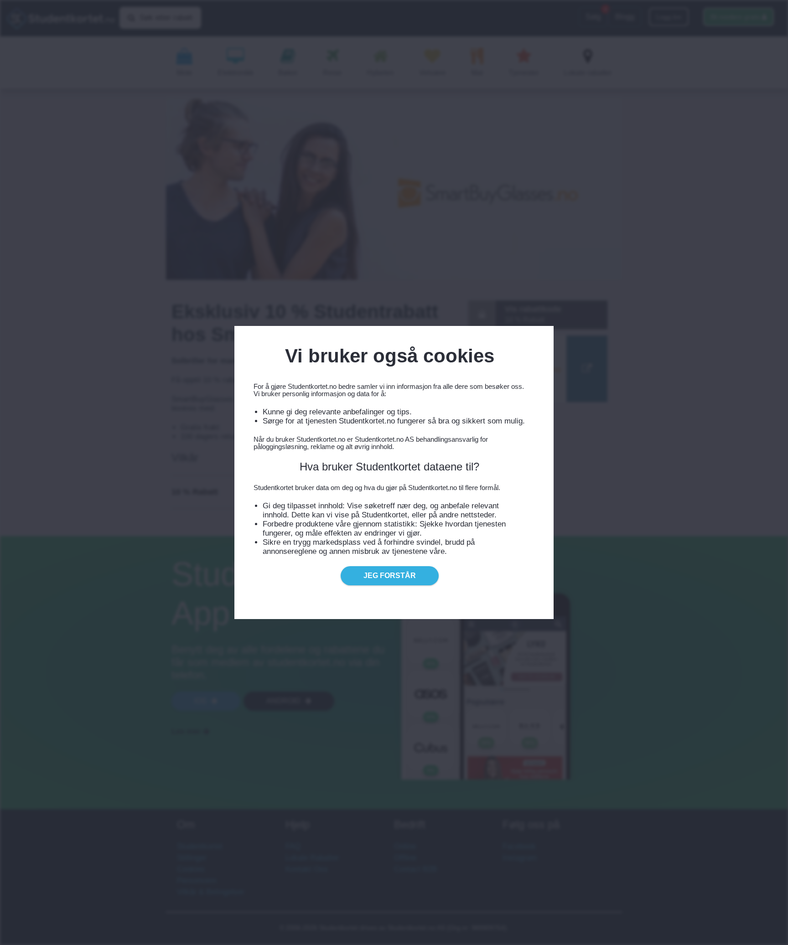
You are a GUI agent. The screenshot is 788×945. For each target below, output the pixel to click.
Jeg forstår (389, 575)
